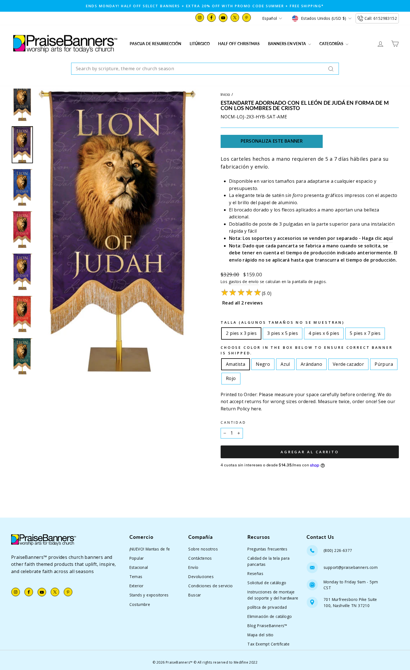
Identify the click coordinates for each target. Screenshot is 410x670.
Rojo (231, 377)
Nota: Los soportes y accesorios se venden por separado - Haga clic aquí (311, 238)
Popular (136, 558)
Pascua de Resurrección (155, 43)
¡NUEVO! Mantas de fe (149, 549)
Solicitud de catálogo (266, 582)
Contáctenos (200, 558)
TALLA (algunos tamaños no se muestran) (282, 322)
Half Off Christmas (239, 43)
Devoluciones (201, 576)
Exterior (136, 585)
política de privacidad (267, 607)
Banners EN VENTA (287, 43)
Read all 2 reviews (242, 303)
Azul (285, 363)
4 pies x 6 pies (323, 332)
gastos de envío (244, 281)
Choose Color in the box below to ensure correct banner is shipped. (306, 350)
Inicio (225, 94)
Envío (193, 567)
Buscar (194, 595)
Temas (136, 576)
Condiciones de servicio (210, 585)
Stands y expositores (149, 595)
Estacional (138, 567)
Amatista (235, 363)
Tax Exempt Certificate (268, 644)
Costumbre (139, 604)
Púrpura (384, 363)
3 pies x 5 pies (282, 332)
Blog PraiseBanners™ (267, 625)
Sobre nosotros (203, 549)
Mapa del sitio (260, 634)
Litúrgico (200, 43)
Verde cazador (348, 363)
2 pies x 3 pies (241, 332)
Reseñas (255, 573)
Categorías (331, 43)
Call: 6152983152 (381, 18)
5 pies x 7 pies (365, 332)
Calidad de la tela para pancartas (268, 561)
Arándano (311, 363)
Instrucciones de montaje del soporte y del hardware (272, 595)
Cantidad (233, 422)
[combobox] (205, 69)
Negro (263, 363)
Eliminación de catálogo (269, 616)
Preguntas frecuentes (267, 549)
